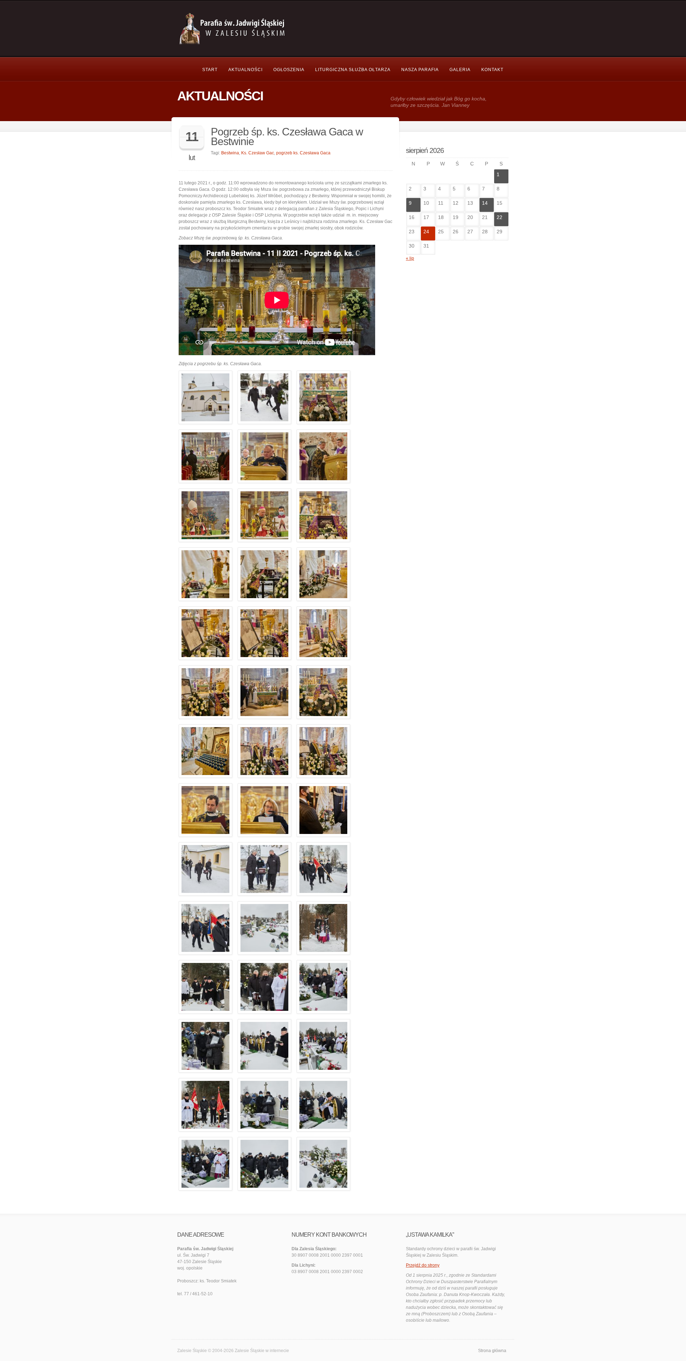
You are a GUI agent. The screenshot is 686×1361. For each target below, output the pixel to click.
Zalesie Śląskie (249, 1350)
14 (485, 203)
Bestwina (230, 152)
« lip (410, 258)
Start (210, 69)
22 (499, 217)
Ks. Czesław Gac (257, 152)
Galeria (460, 69)
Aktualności (245, 69)
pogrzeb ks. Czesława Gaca (303, 152)
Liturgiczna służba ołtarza (353, 69)
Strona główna (492, 1350)
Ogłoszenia (288, 69)
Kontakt (492, 69)
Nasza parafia (420, 69)
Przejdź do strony (422, 1265)
